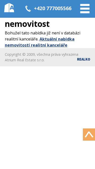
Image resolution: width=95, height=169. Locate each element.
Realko (83, 59)
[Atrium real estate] (9, 8)
